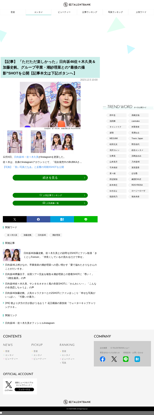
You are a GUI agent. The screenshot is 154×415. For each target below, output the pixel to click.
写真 (64, 363)
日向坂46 (19, 157)
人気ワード (141, 12)
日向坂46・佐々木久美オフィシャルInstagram (29, 323)
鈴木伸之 (113, 185)
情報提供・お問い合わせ (133, 353)
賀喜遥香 (135, 167)
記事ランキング (89, 12)
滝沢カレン (114, 150)
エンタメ (38, 12)
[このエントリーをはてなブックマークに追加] (62, 219)
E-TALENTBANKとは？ (120, 348)
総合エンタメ (137, 150)
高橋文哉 (135, 115)
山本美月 (113, 162)
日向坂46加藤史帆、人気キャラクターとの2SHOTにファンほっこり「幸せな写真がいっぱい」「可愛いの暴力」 (50, 295)
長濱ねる (135, 133)
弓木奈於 (113, 167)
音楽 (13, 12)
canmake (136, 121)
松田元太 (113, 144)
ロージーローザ (138, 191)
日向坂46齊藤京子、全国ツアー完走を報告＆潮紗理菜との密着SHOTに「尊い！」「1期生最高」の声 (49, 276)
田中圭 (113, 115)
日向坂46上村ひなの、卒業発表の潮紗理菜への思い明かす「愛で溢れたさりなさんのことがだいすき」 (51, 267)
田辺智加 (113, 179)
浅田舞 (113, 121)
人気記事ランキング (52, 195)
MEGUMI (114, 138)
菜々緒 (113, 173)
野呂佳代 (135, 144)
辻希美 (113, 156)
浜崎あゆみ (136, 156)
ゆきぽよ (113, 191)
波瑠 (112, 133)
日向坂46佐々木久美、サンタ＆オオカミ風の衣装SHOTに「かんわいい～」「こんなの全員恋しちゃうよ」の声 (50, 285)
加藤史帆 (27, 235)
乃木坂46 (136, 162)
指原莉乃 (113, 196)
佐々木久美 (32, 157)
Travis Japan (137, 138)
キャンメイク (115, 127)
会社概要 (103, 348)
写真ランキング (115, 12)
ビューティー (64, 12)
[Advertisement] (77, 37)
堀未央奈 (135, 196)
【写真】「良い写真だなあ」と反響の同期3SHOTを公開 (33, 167)
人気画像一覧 (52, 203)
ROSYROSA (137, 185)
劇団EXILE (136, 179)
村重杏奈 (135, 127)
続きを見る (50, 177)
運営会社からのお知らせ (110, 353)
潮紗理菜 (56, 235)
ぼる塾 (134, 173)
